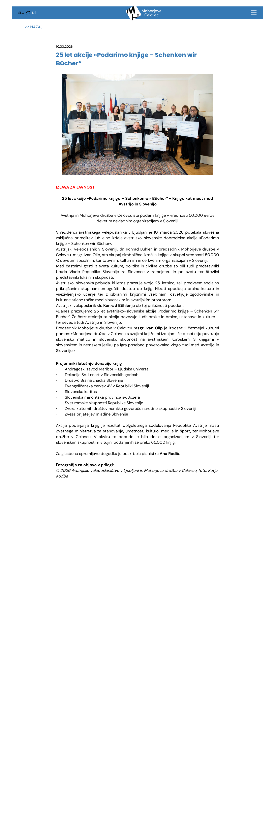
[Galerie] (137, 124)
